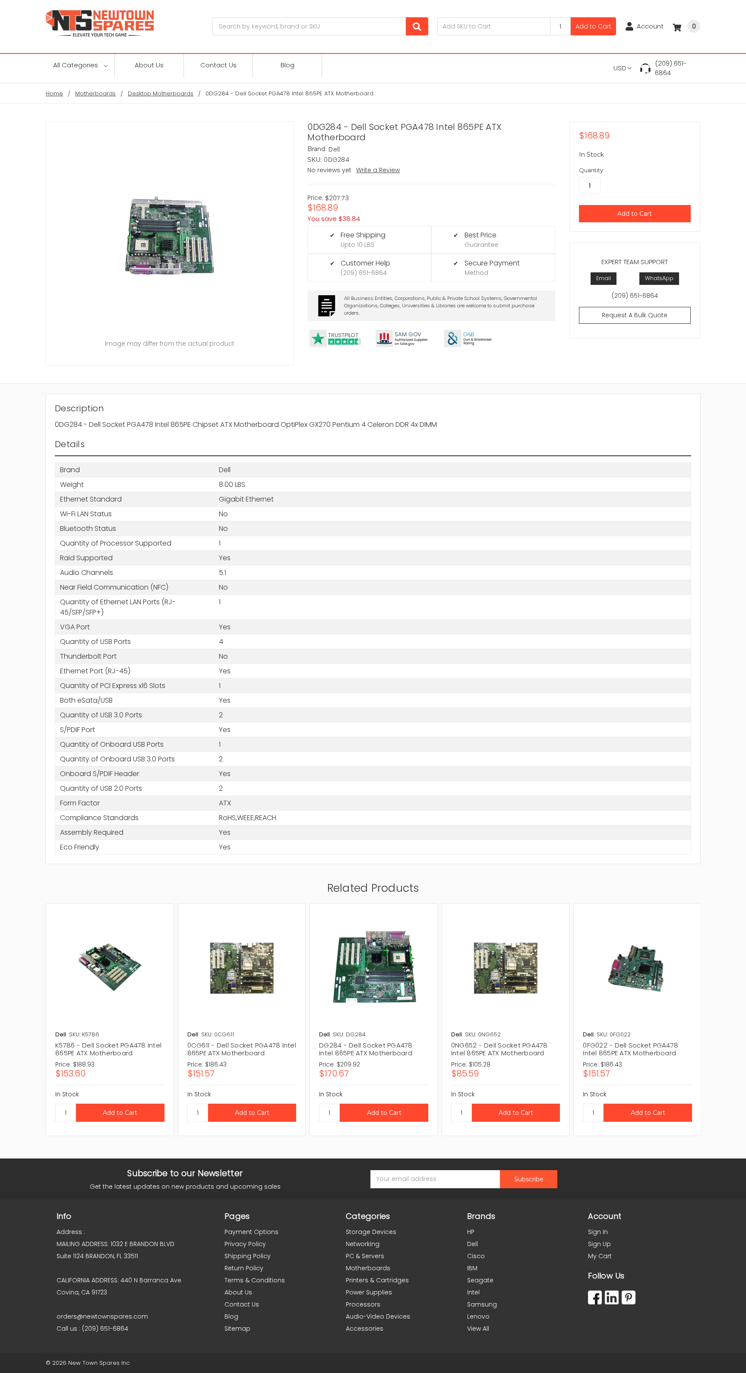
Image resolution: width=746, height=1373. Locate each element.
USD (619, 68)
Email (603, 278)
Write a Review (378, 170)
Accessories (364, 1328)
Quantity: (591, 170)
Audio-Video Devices (378, 1316)
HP (470, 1232)
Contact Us (218, 64)
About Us (149, 64)
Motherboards (368, 1268)
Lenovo (478, 1316)
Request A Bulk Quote (634, 315)
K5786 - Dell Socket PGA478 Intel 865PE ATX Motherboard (108, 1049)
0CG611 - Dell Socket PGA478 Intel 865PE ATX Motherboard (241, 1049)
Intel (473, 1292)
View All (478, 1328)
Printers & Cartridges (377, 1280)
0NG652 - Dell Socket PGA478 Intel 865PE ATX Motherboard (499, 1049)
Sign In (598, 1232)
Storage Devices (371, 1232)
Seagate (480, 1280)
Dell (472, 1244)
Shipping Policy (247, 1256)
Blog (287, 64)
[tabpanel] (110, 1020)
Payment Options (251, 1232)
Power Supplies (369, 1292)
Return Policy (243, 1268)
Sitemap (237, 1328)
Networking (362, 1244)
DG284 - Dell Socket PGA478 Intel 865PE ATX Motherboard (366, 1049)
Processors (363, 1304)
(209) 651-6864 (671, 68)
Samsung (482, 1304)
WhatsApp (659, 278)
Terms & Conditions (254, 1280)
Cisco (476, 1256)
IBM (472, 1268)
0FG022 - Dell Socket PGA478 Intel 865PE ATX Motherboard (630, 1049)
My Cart (600, 1256)
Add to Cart (593, 26)
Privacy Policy (245, 1244)
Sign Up (599, 1244)
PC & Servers (365, 1256)
